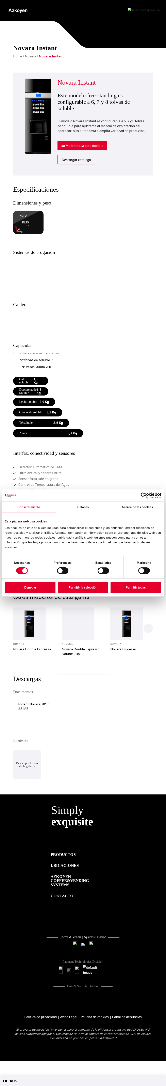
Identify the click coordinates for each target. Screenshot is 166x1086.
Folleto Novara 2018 (33, 704)
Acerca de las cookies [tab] (137, 507)
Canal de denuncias (127, 1016)
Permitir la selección (83, 587)
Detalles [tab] (83, 507)
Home (17, 56)
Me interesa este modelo (84, 145)
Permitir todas (136, 587)
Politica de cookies (95, 1016)
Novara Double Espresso (32, 649)
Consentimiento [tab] (28, 507)
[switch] (62, 570)
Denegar (30, 587)
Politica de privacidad (40, 1016)
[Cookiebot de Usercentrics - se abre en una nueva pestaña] (143, 495)
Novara (30, 56)
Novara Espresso (123, 649)
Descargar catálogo (76, 160)
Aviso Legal (68, 1016)
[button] (148, 628)
